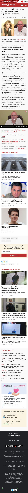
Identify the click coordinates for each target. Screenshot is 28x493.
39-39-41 (18, 422)
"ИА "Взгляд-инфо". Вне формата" (12, 140)
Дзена (3, 136)
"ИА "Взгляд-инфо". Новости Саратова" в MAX (13, 131)
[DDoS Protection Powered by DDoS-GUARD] (14, 490)
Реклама (21, 461)
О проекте (7, 461)
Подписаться (14, 255)
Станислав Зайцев (6, 238)
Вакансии (14, 461)
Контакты (7, 463)
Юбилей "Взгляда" (6, 241)
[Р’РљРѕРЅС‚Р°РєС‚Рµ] (2, 261)
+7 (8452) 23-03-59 (8, 422)
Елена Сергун (14, 238)
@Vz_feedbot (21, 148)
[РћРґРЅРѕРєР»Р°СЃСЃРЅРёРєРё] (4, 261)
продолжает (21, 39)
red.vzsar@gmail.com (8, 424)
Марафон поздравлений (9, 152)
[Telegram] (6, 261)
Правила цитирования (17, 463)
